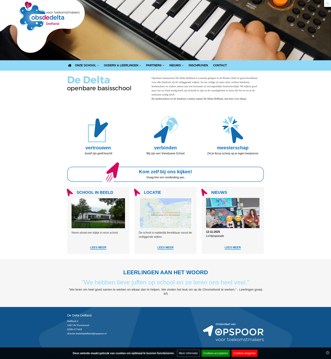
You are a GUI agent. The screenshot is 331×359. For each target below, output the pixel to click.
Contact (220, 65)
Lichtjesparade (215, 235)
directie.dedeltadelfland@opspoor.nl (86, 333)
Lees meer (98, 247)
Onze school (85, 65)
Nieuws (175, 65)
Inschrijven (198, 65)
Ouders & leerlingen (121, 65)
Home (69, 65)
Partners (154, 65)
